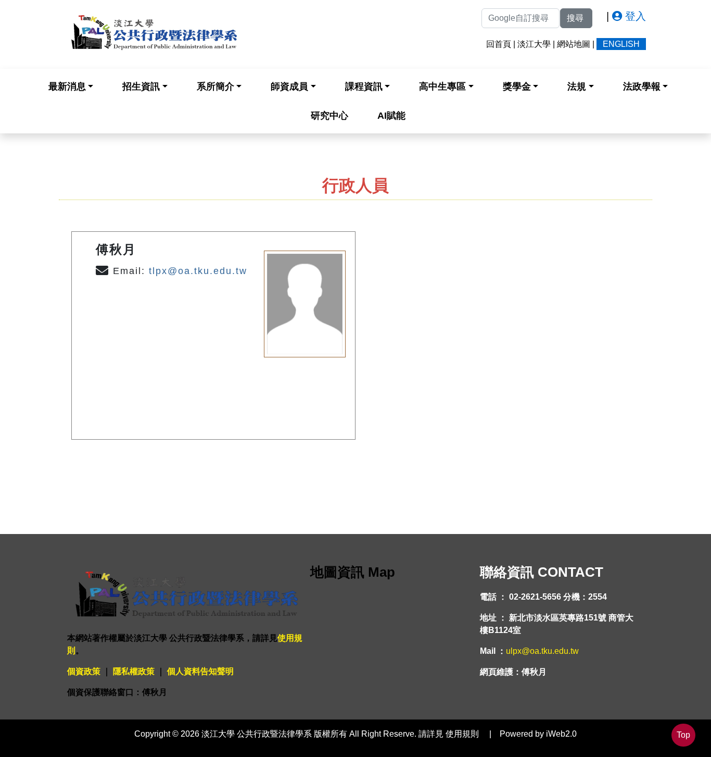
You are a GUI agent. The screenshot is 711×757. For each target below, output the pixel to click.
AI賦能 (391, 115)
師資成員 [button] (289, 86)
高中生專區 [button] (442, 86)
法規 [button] (576, 86)
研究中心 (329, 115)
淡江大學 (534, 44)
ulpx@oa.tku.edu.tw (542, 651)
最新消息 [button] (67, 86)
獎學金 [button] (517, 86)
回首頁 (498, 44)
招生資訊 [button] (141, 86)
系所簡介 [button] (215, 86)
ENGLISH (621, 44)
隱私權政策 (134, 671)
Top (683, 734)
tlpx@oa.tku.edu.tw (198, 271)
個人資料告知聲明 (200, 671)
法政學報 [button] (642, 86)
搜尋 (576, 18)
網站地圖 (573, 44)
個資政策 (83, 671)
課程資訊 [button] (364, 86)
